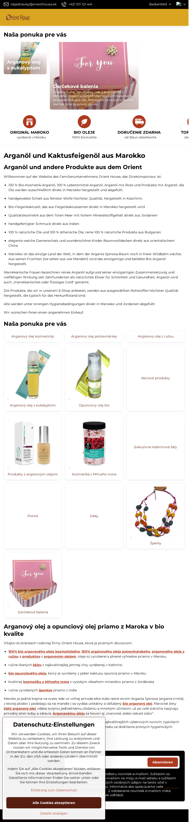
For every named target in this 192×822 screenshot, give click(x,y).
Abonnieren (162, 762)
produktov (31, 656)
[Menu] (182, 17)
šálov (37, 665)
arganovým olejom (60, 656)
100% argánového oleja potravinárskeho (115, 651)
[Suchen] (160, 17)
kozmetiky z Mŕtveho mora (46, 682)
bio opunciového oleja (27, 673)
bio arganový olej (137, 703)
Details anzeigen (53, 813)
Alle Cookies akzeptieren (54, 803)
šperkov (45, 690)
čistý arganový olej (20, 708)
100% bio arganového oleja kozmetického (44, 651)
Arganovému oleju (69, 713)
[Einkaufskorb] (171, 17)
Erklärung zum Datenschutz (54, 790)
